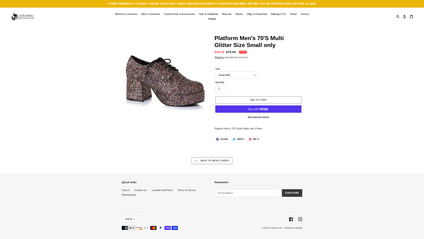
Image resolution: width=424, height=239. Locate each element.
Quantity (219, 82)
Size (217, 68)
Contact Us (140, 190)
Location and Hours (162, 190)
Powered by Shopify (293, 228)
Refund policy (129, 194)
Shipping (219, 57)
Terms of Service (187, 190)
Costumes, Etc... (276, 228)
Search (126, 190)
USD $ (128, 219)
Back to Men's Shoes (214, 160)
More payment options (258, 117)
